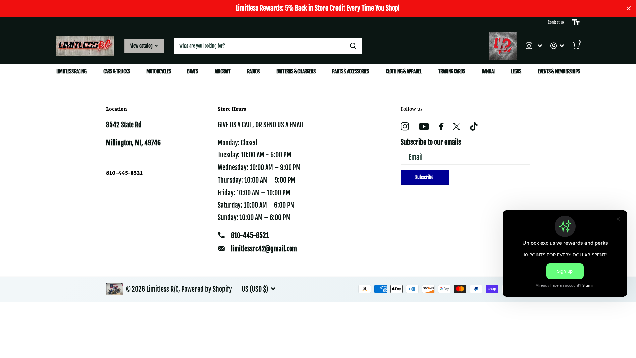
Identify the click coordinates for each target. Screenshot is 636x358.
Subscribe (424, 177)
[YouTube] (424, 126)
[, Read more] (533, 45)
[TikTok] (473, 126)
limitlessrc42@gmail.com (264, 249)
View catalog (142, 46)
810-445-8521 (250, 235)
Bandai (488, 71)
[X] (456, 126)
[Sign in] (557, 45)
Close (628, 8)
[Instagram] (405, 126)
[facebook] (441, 126)
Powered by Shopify (206, 289)
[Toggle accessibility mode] (576, 22)
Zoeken (353, 46)
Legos (516, 71)
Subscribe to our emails (431, 142)
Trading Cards (451, 71)
